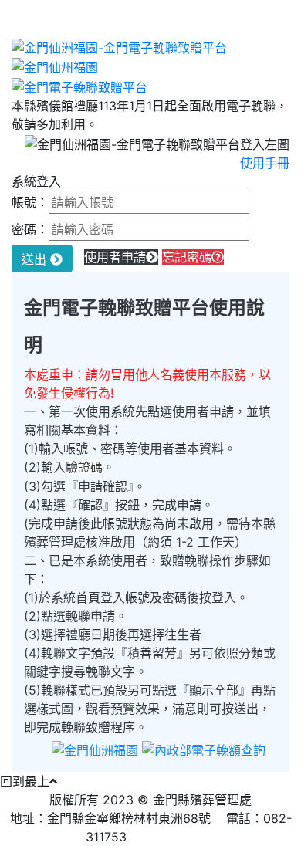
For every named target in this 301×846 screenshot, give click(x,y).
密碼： (30, 229)
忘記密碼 (186, 257)
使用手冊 (264, 163)
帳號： (30, 202)
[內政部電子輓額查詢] (203, 749)
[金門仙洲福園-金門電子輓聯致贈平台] (119, 46)
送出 (36, 259)
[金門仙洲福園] (95, 749)
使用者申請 (115, 257)
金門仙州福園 (179, 836)
